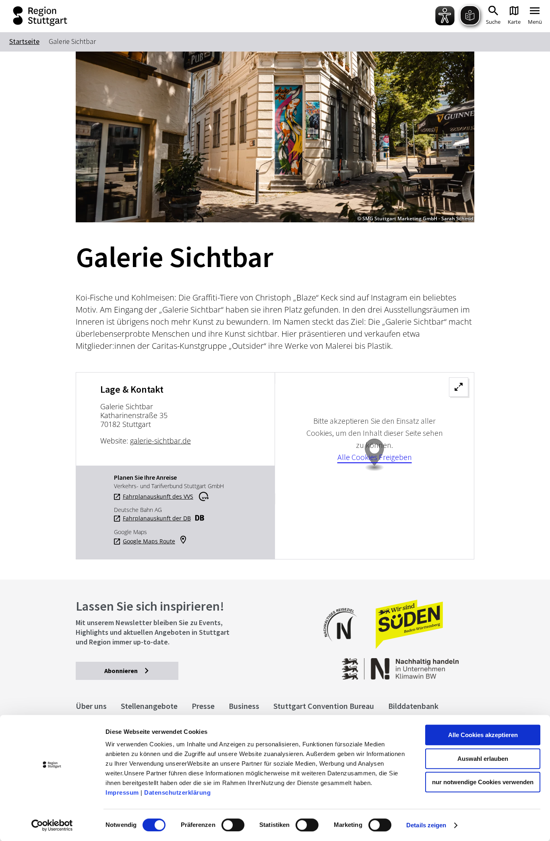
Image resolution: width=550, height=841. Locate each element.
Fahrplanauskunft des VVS (158, 496)
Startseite (24, 41)
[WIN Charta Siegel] (429, 664)
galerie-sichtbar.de (160, 440)
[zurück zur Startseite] (34, 16)
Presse (203, 706)
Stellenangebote (149, 706)
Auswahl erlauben (482, 758)
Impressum (122, 792)
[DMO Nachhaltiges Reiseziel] (344, 646)
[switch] (232, 824)
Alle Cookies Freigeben (374, 457)
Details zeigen (426, 825)
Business (244, 706)
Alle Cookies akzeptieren (483, 734)
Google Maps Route (149, 541)
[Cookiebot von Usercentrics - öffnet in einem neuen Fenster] (52, 825)
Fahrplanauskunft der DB (157, 518)
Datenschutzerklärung (177, 792)
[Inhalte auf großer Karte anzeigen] (374, 466)
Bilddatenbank (413, 706)
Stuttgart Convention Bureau (323, 706)
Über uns (91, 706)
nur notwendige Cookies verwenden (482, 782)
